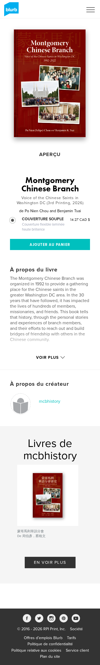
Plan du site (50, 656)
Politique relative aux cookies (36, 650)
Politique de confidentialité (50, 644)
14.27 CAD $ (80, 219)
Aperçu (50, 154)
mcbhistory (49, 401)
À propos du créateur (39, 384)
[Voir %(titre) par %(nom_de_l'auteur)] (50, 83)
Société (76, 629)
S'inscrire (68, 10)
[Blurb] (10, 11)
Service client (77, 650)
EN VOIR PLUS (50, 562)
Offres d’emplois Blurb (43, 638)
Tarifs (71, 638)
